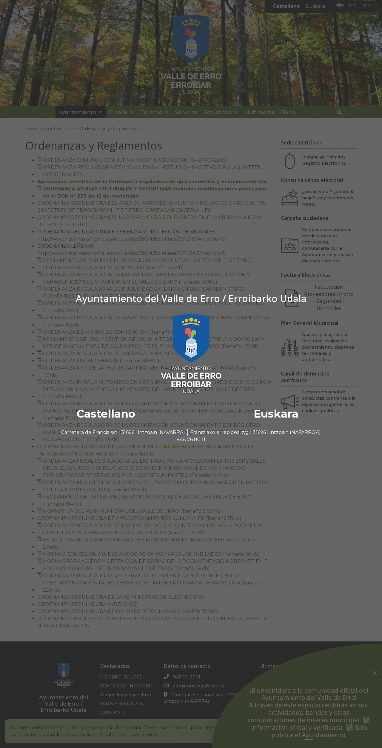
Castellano (106, 413)
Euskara (276, 413)
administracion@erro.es (191, 447)
